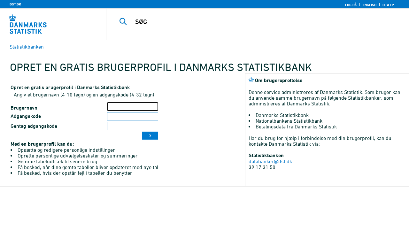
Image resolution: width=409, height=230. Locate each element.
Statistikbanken (27, 47)
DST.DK (15, 4)
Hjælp (388, 5)
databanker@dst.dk (270, 161)
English (369, 5)
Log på (351, 5)
